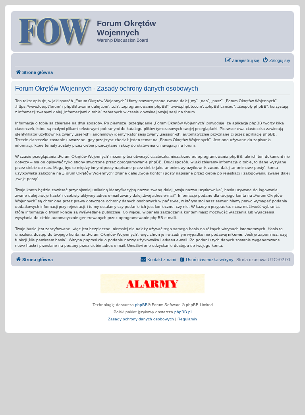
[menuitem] (276, 60)
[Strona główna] (55, 30)
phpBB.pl (182, 312)
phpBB (141, 305)
